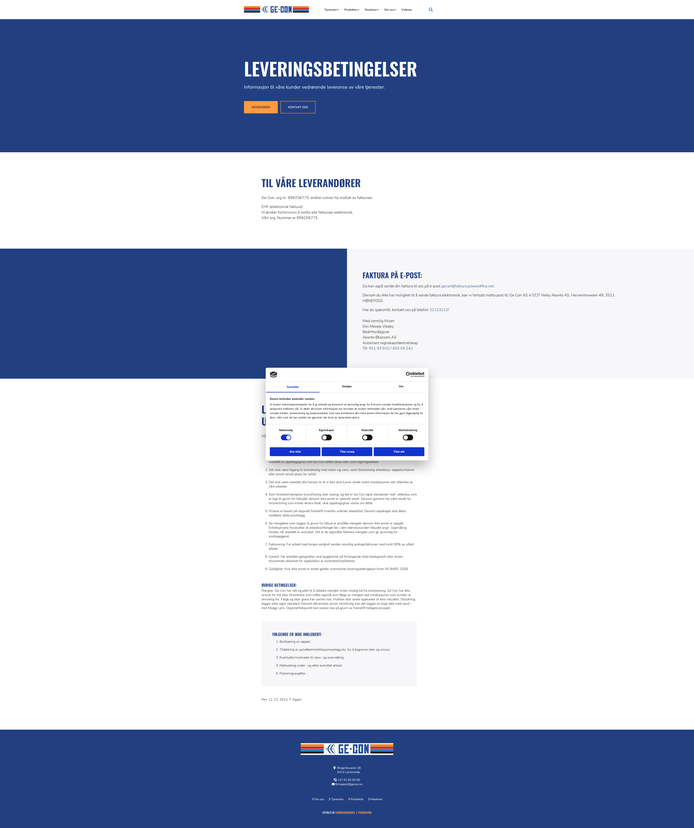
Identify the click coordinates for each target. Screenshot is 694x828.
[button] (261, 107)
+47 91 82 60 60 (348, 780)
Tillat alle (399, 451)
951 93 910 (379, 348)
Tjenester (330, 10)
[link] (332, 9)
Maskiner (371, 10)
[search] (430, 9)
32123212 (438, 309)
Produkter (350, 10)
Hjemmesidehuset (345, 812)
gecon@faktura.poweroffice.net (467, 286)
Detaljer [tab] (347, 386)
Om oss (389, 10)
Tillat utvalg (347, 451)
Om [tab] (401, 386)
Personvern (365, 812)
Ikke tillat (295, 451)
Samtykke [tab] (293, 387)
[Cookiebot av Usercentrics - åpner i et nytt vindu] (408, 374)
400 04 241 (402, 348)
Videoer (407, 10)
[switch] (327, 437)
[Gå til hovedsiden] (276, 9)
